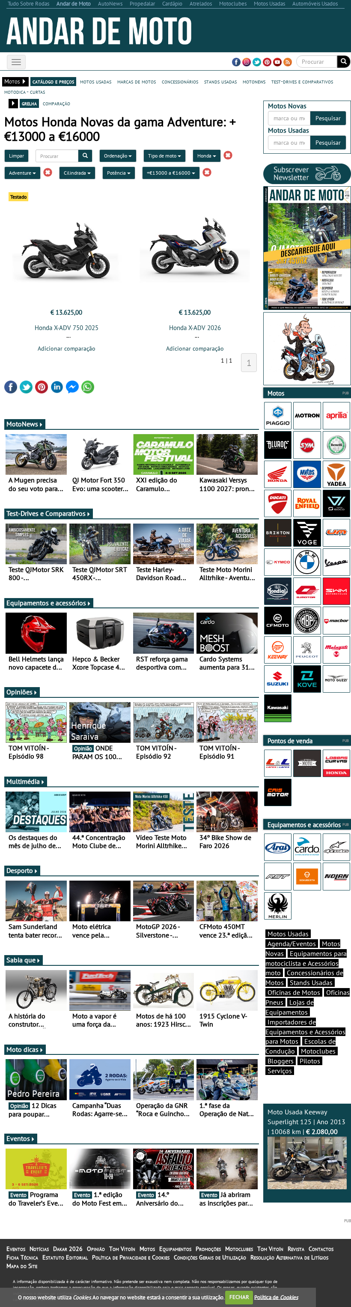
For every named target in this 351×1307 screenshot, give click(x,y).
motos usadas (95, 81)
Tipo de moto (163, 155)
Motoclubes (318, 1051)
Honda (205, 155)
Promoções (208, 1249)
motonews (254, 81)
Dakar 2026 (68, 1249)
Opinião (96, 1249)
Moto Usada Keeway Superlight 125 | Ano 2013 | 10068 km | (306, 1122)
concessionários (180, 81)
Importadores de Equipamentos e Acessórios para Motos (305, 1032)
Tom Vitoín (122, 1249)
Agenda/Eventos (292, 943)
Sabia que (21, 960)
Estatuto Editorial (65, 1257)
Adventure (21, 173)
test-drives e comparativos (302, 81)
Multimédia (23, 781)
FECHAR (239, 1297)
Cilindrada (75, 173)
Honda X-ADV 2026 (195, 328)
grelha (29, 103)
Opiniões (19, 692)
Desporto (19, 870)
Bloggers (281, 1061)
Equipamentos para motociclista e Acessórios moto (306, 963)
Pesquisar (328, 118)
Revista (296, 1249)
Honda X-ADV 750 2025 (66, 328)
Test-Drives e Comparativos (46, 513)
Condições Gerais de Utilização (210, 1257)
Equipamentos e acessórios (46, 602)
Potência (117, 173)
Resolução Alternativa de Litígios (289, 1257)
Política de (276, 1297)
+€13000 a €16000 (169, 173)
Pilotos (310, 1061)
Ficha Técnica (22, 1257)
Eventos (18, 1138)
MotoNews (22, 424)
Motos (147, 1249)
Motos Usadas (288, 933)
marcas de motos (136, 81)
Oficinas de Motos (294, 992)
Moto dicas (22, 1049)
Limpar (16, 155)
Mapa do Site (21, 1266)
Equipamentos (175, 1249)
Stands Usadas (311, 982)
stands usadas (220, 81)
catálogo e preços (53, 81)
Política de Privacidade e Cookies (131, 1257)
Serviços (280, 1070)
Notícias (39, 1249)
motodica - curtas (24, 91)
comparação (56, 103)
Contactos (321, 1249)
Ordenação (116, 155)
